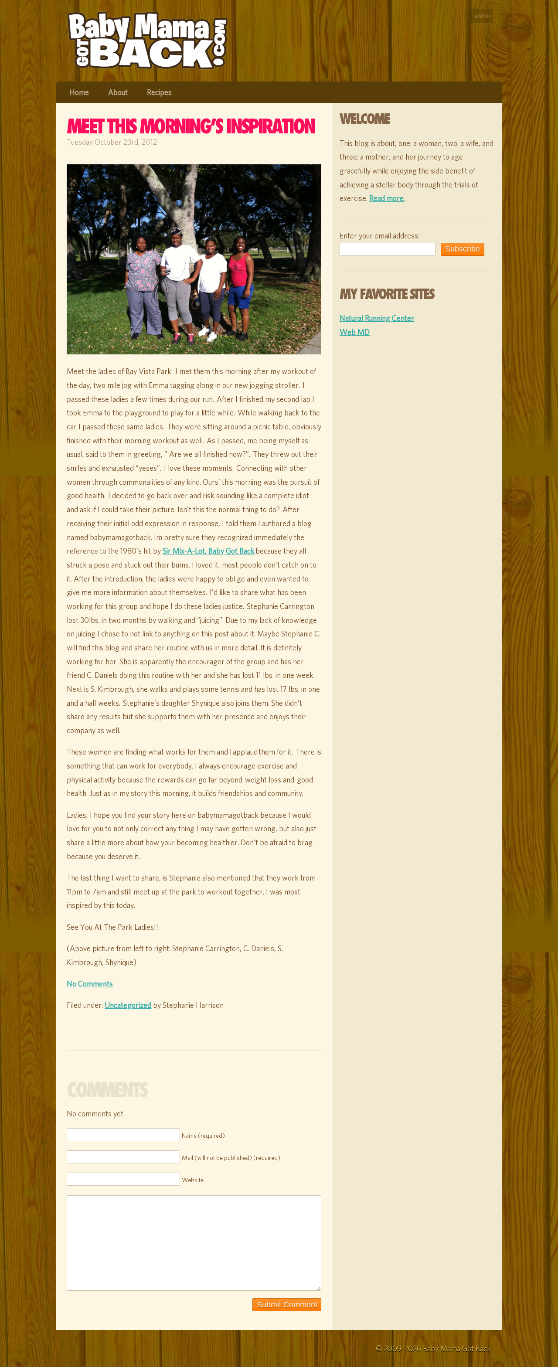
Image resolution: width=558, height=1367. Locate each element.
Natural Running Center (377, 318)
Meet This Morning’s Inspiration (190, 126)
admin (482, 15)
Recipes (159, 92)
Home (79, 92)
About (118, 92)
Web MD (355, 332)
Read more (386, 198)
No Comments (90, 983)
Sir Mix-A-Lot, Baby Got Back (209, 550)
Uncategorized (128, 1005)
